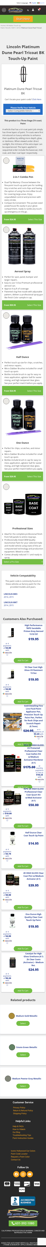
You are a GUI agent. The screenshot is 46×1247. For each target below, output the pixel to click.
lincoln (8, 28)
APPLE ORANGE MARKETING (31, 1245)
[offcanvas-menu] (4, 10)
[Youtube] (30, 1174)
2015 (11, 597)
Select (23, 1023)
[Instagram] (23, 1174)
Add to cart (23, 660)
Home (3, 25)
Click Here (36, 99)
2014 (18, 28)
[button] (7, 649)
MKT (13, 28)
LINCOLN (8, 594)
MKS (15, 594)
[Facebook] (16, 1174)
